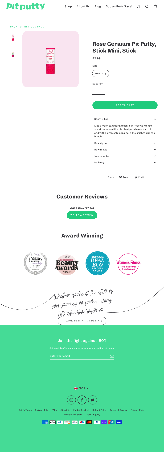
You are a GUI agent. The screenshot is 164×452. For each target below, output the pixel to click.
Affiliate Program (73, 414)
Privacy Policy (138, 410)
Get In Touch (25, 410)
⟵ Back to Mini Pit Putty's (82, 321)
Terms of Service (118, 410)
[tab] (125, 119)
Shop (68, 6)
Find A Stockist (81, 410)
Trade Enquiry (92, 414)
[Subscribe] (111, 356)
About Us (83, 6)
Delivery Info (42, 410)
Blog (97, 6)
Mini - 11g (100, 73)
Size (95, 65)
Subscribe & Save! (119, 6)
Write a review (81, 215)
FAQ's (54, 410)
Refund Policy (99, 410)
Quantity (97, 84)
